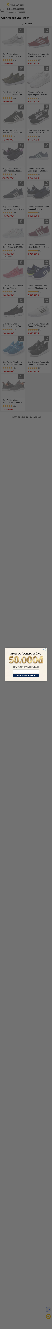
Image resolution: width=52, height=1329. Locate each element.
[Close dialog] (45, 649)
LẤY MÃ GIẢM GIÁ (26, 675)
